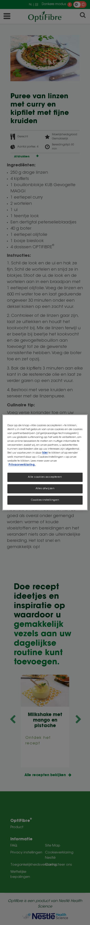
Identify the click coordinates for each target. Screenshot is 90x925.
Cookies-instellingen (45, 500)
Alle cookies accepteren (45, 477)
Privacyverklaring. (22, 465)
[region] (45, 462)
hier (45, 453)
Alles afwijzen (45, 488)
